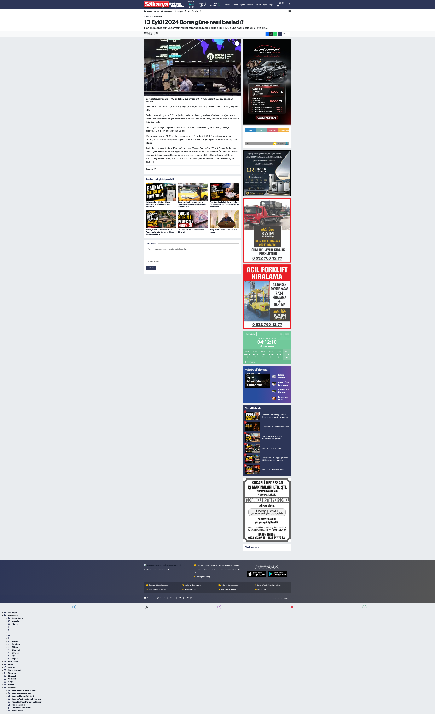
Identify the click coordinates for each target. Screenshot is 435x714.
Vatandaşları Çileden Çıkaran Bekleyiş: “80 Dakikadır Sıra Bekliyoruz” (158, 204)
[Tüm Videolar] (288, 370)
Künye (179, 12)
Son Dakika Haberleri (228, 589)
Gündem (16, 644)
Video (10, 664)
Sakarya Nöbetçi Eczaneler (159, 585)
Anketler (12, 679)
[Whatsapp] (273, 567)
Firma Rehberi (14, 670)
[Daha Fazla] (280, 34)
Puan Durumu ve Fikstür (157, 589)
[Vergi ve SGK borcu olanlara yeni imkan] (224, 219)
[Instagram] (265, 567)
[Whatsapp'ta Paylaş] (275, 34)
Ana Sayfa (12, 612)
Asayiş (15, 641)
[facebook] (74, 607)
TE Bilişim (287, 599)
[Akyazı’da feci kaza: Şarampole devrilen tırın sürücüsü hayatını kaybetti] (274, 384)
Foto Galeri (13, 661)
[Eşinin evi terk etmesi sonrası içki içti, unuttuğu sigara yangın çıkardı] (274, 398)
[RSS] (277, 567)
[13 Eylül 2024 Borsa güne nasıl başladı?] (192, 67)
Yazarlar (168, 12)
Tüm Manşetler (190, 589)
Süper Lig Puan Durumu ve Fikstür (27, 702)
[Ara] (290, 4)
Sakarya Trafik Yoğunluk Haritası (268, 585)
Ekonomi (16, 650)
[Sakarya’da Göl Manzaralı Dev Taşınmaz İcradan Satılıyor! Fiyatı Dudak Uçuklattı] (161, 219)
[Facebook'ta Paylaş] (267, 34)
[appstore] (256, 574)
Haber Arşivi (261, 589)
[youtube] (292, 607)
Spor (14, 656)
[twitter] (147, 607)
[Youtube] (269, 567)
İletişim (11, 685)
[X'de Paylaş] (271, 34)
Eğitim (15, 647)
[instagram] (219, 607)
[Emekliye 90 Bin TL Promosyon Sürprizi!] (193, 219)
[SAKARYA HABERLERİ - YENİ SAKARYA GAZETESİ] (164, 5)
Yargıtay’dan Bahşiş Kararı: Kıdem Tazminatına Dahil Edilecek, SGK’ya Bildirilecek (224, 204)
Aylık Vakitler (251, 362)
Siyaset (15, 653)
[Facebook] (257, 567)
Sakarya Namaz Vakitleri (230, 585)
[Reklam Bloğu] (267, 82)
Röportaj (12, 673)
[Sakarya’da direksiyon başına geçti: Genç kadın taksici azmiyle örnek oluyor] (193, 192)
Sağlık (15, 659)
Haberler (147, 17)
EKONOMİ (158, 17)
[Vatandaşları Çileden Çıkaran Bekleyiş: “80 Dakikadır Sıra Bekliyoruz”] (161, 192)
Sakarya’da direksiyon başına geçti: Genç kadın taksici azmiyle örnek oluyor (192, 204)
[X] (261, 567)
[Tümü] (288, 547)
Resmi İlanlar (153, 12)
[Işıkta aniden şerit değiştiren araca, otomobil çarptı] (274, 376)
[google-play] (277, 574)
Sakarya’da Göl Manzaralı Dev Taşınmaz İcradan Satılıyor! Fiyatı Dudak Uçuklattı (160, 232)
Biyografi (12, 676)
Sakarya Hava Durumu (193, 585)
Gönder (151, 268)
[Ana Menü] (290, 11)
